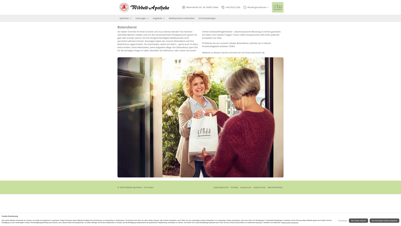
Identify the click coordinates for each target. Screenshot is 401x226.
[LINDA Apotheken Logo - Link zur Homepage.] (278, 7)
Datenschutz (260, 187)
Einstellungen (342, 221)
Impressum (245, 187)
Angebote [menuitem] (157, 18)
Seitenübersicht (221, 187)
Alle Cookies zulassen (358, 221)
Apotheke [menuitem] (124, 18)
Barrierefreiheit (275, 187)
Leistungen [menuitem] (141, 18)
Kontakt (234, 187)
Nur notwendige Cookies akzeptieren (384, 221)
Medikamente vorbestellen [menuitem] (182, 18)
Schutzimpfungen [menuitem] (207, 18)
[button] (256, 7)
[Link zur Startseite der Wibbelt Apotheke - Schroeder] (143, 7)
